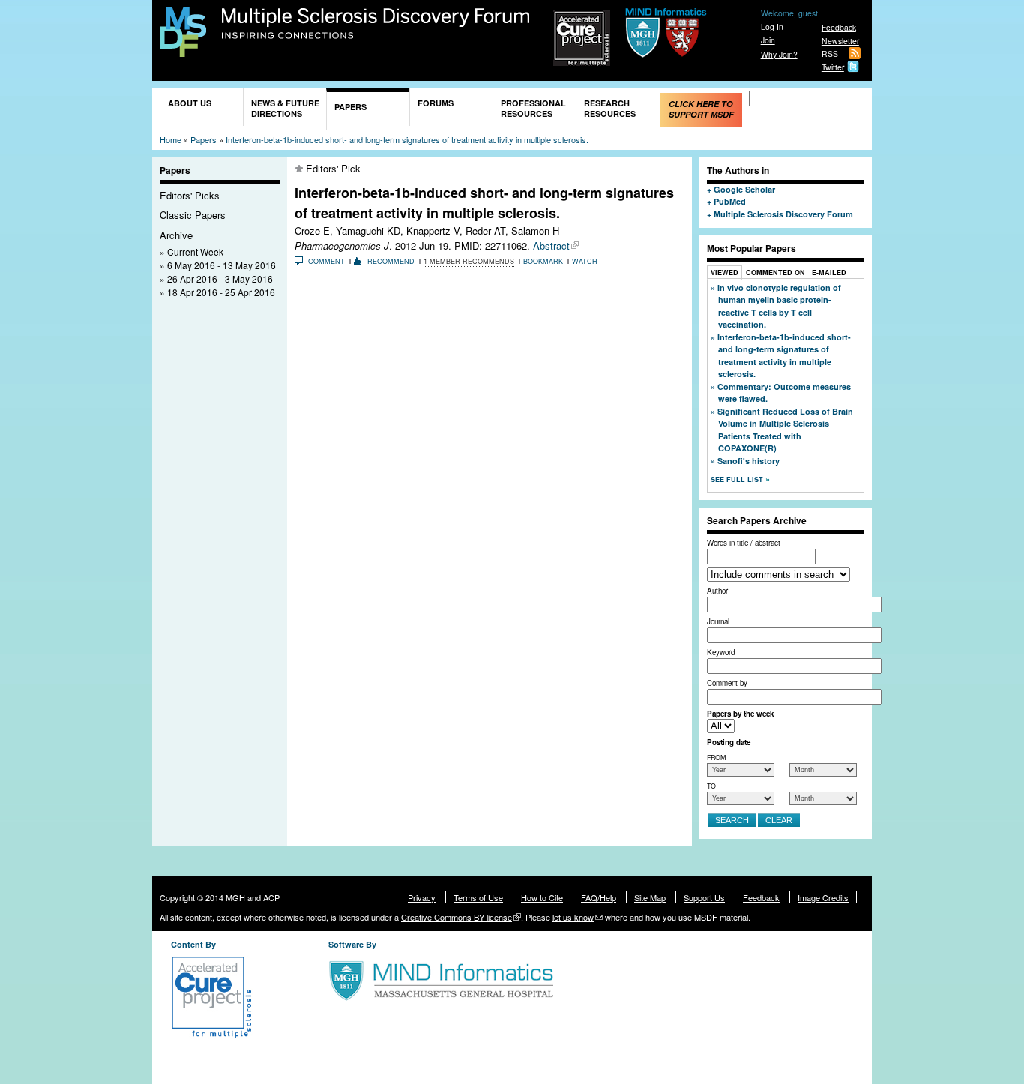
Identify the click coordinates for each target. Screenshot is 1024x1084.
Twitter (833, 67)
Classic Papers (193, 215)
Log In (772, 26)
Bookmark (543, 261)
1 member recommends (469, 261)
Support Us (704, 897)
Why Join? (779, 54)
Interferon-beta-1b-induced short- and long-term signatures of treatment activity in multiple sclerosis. (407, 139)
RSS (830, 53)
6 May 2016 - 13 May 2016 (221, 265)
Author (717, 590)
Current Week (195, 251)
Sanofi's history (748, 460)
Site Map (650, 897)
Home (170, 139)
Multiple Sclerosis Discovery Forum (376, 23)
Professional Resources (533, 108)
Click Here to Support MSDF (701, 109)
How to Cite (542, 897)
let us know (573, 917)
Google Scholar (744, 189)
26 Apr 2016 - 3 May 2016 (220, 278)
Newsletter (840, 40)
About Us (189, 103)
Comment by (727, 683)
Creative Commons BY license (456, 917)
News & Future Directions (285, 108)
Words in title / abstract (743, 543)
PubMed (730, 201)
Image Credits (823, 897)
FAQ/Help (598, 897)
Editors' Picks (190, 195)
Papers (350, 106)
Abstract (551, 245)
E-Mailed (829, 272)
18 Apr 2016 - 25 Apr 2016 (221, 292)
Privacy (422, 897)
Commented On (775, 272)
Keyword (721, 652)
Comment (326, 261)
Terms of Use (478, 897)
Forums (436, 103)
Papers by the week (740, 713)
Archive (176, 235)
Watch (584, 261)
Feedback (839, 27)
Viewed (724, 272)
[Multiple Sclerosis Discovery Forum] (183, 50)
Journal (718, 621)
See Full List (738, 479)
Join (768, 40)
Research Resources (610, 108)
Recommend (391, 261)
